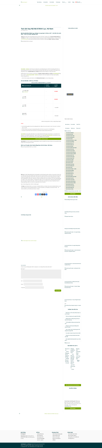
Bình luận (23, 268)
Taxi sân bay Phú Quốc (70, 156)
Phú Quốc (67, 362)
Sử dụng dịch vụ (71, 438)
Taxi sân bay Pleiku (69, 146)
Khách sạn (73, 128)
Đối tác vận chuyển (56, 436)
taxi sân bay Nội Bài (24, 39)
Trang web (23, 287)
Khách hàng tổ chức (56, 435)
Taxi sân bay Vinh (69, 138)
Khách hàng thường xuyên (57, 433)
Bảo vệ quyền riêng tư (72, 435)
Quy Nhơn (73, 364)
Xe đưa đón (45, 2)
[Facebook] (36, 194)
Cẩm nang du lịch (40, 436)
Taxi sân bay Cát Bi (69, 134)
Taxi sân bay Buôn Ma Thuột (71, 147)
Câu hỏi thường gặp (40, 438)
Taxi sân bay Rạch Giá (70, 158)
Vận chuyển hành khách (72, 433)
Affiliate (54, 439)
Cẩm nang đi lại (40, 435)
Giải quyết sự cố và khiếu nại (73, 436)
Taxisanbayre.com (68, 406)
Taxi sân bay (39, 2)
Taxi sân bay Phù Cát (70, 144)
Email (22, 284)
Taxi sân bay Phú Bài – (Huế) (71, 140)
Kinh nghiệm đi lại (24, 30)
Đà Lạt (73, 369)
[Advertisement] (41, 228)
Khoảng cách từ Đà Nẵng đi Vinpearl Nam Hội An (72, 228)
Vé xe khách (51, 2)
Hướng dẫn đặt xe (40, 433)
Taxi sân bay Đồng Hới (70, 137)
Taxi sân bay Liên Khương (71, 152)
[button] (73, 115)
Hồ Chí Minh (78, 361)
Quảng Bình (78, 351)
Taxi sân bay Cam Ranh (70, 150)
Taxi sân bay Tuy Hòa (70, 149)
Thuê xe (63, 2)
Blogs (73, 2)
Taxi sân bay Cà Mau (70, 159)
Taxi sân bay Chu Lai (70, 143)
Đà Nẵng (67, 358)
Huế (73, 354)
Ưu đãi (69, 2)
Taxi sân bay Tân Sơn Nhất (71, 153)
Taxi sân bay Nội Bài (69, 132)
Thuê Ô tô (78, 124)
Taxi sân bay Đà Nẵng (70, 141)
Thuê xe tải (78, 128)
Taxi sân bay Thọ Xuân (70, 135)
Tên (22, 280)
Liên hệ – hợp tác (40, 439)
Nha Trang (78, 356)
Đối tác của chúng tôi (56, 438)
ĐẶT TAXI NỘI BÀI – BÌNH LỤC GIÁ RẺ (41, 138)
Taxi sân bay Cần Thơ (70, 155)
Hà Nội (67, 351)
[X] (42, 194)
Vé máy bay (58, 2)
